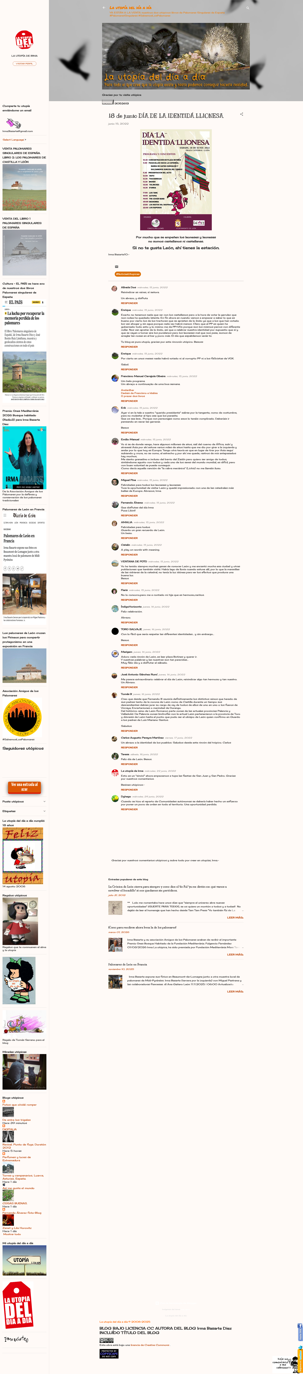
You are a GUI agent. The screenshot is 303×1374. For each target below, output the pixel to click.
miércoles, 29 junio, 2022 (147, 796)
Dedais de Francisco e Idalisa (139, 393)
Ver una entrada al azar (24, 787)
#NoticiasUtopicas (128, 274)
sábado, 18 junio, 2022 (144, 754)
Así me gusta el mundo (18, 1188)
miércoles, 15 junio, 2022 (152, 287)
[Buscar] (248, 8)
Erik (123, 407)
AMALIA (126, 522)
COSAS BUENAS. (15, 1203)
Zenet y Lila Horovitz (17, 1228)
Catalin (125, 544)
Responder (129, 303)
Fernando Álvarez (132, 502)
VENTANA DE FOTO (134, 561)
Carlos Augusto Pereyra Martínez (142, 737)
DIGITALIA (10, 1129)
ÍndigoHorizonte (131, 606)
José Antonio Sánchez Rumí (139, 674)
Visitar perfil (24, 63)
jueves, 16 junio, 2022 (156, 606)
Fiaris (124, 590)
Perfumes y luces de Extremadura (17, 1159)
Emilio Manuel (130, 439)
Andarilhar (127, 390)
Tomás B (126, 694)
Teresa (125, 754)
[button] (242, 114)
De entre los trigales (17, 1119)
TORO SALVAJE (131, 629)
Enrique (126, 309)
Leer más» (235, 917)
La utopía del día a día (131, 7)
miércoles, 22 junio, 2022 (160, 771)
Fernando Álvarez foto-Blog (22, 1212)
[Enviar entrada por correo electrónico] (117, 267)
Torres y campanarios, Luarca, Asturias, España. (23, 1177)
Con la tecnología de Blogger (178, 1303)
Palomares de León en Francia (127, 964)
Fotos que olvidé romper (20, 1104)
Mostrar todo (12, 1234)
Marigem (126, 651)
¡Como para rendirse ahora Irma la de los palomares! (142, 927)
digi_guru (185, 1309)
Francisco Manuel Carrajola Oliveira (143, 376)
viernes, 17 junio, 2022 (178, 737)
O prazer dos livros (133, 396)
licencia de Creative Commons (150, 1344)
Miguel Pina (128, 480)
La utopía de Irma (132, 770)
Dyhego (126, 796)
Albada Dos (128, 287)
